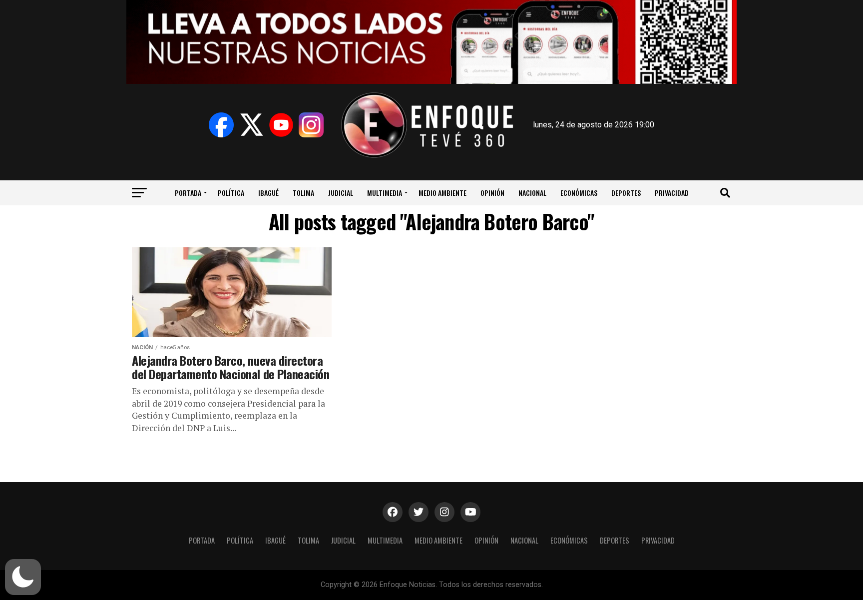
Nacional (532, 192)
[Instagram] (311, 124)
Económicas (578, 192)
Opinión (492, 192)
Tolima (303, 192)
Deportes (626, 192)
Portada (188, 192)
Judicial (340, 192)
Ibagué (268, 192)
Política (231, 192)
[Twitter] (251, 124)
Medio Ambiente (442, 192)
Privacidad (672, 192)
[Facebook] (221, 124)
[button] (23, 577)
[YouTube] (281, 124)
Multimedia (384, 192)
